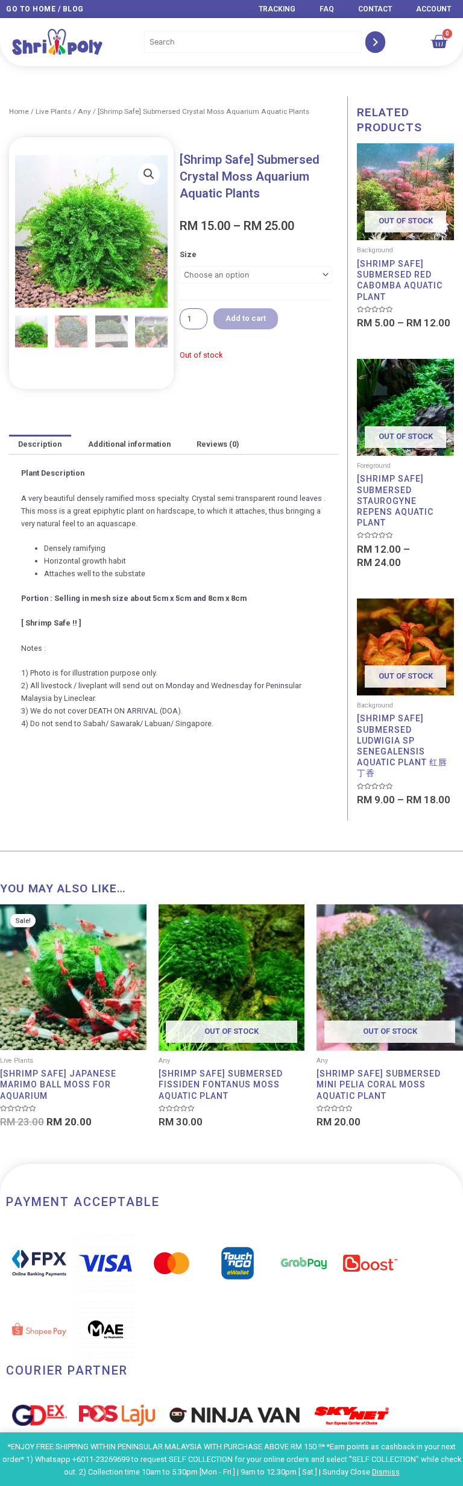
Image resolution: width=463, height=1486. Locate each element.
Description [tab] (39, 444)
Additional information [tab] (129, 444)
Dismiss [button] (386, 1471)
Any (84, 111)
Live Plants (53, 111)
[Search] (375, 42)
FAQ (327, 9)
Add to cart (245, 318)
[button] (149, 174)
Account (433, 9)
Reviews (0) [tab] (218, 444)
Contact (375, 9)
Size (188, 254)
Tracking (277, 9)
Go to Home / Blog (45, 9)
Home (19, 111)
